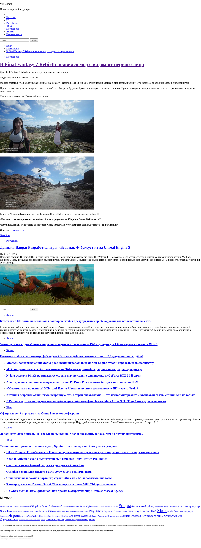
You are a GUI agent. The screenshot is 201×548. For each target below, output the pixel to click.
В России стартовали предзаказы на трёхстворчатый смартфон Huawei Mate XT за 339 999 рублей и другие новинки (86, 401)
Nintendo (53, 511)
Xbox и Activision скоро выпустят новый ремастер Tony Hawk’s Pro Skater (56, 458)
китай (43, 520)
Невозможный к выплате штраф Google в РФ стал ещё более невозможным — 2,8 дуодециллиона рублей (71, 356)
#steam (95, 506)
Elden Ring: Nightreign (191, 506)
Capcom (165, 506)
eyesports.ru (18, 230)
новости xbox (70, 520)
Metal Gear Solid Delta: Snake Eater (26, 511)
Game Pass (6, 511)
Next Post (5, 235)
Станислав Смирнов (80, 515)
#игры (125, 505)
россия (92, 519)
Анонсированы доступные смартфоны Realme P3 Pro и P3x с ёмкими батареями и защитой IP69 (72, 382)
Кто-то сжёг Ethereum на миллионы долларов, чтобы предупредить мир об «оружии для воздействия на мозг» (75, 321)
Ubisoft (153, 511)
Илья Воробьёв (45, 516)
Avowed (158, 506)
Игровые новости (23, 515)
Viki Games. (6, 4)
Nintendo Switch (64, 511)
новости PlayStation (55, 519)
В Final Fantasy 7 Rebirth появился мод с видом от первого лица (72, 64)
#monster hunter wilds (71, 506)
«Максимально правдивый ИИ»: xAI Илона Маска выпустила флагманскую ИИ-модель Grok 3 (72, 388)
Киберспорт (12, 28)
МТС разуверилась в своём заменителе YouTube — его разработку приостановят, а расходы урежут (74, 369)
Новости (11, 17)
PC (7, 20)
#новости (137, 506)
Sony (136, 511)
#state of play (86, 506)
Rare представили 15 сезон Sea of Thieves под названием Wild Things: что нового (61, 484)
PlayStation (12, 23)
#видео (115, 506)
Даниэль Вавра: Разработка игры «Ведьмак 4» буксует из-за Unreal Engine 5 (65, 247)
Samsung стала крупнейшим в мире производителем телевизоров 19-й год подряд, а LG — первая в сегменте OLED (79, 344)
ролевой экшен (82, 520)
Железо (10, 31)
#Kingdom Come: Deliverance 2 (46, 506)
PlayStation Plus (121, 511)
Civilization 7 (174, 506)
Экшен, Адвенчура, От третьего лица (106, 516)
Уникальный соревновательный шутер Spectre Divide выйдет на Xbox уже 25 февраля (58, 446)
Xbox (9, 26)
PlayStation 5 (109, 511)
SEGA (130, 511)
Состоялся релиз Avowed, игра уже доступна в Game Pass (45, 465)
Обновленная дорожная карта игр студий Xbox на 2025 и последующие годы (59, 478)
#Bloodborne (25, 506)
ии (20, 520)
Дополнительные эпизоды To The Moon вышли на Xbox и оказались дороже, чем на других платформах (71, 433)
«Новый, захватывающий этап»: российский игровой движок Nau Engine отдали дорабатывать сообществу (80, 362)
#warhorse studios (105, 506)
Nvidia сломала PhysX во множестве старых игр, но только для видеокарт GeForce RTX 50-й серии (73, 375)
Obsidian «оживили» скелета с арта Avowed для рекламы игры (49, 471)
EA (180, 506)
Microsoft (44, 511)
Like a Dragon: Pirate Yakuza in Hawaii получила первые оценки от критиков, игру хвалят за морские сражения (82, 452)
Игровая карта (14, 34)
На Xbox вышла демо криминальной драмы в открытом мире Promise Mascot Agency (64, 490)
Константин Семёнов (60, 516)
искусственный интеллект (30, 520)
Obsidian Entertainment (80, 511)
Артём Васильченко (176, 511)
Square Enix (144, 511)
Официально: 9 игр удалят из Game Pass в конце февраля (39, 413)
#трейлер (149, 506)
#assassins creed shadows (9, 506)
